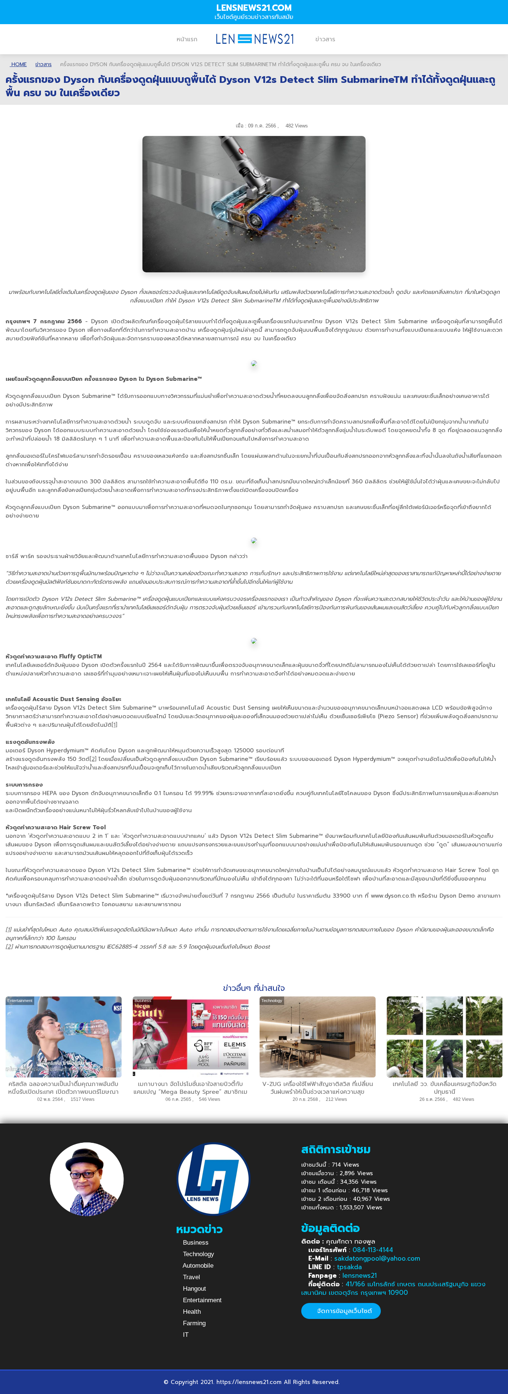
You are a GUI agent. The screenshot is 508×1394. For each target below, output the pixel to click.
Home (18, 64)
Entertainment (201, 1300)
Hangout (193, 1288)
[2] (93, 759)
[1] (114, 725)
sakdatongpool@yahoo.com (377, 1258)
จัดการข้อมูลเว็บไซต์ (343, 1311)
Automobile (197, 1265)
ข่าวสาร (325, 39)
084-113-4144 (373, 1250)
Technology (197, 1254)
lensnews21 (360, 1275)
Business (195, 1242)
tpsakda (349, 1267)
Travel (190, 1277)
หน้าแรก (187, 39)
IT (185, 1334)
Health (191, 1311)
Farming (193, 1323)
